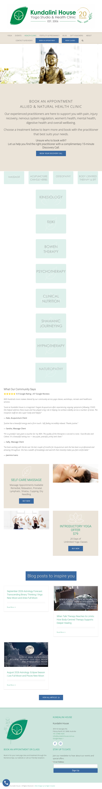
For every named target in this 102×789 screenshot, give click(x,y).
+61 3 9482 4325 (58, 734)
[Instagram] (60, 743)
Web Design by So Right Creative (45, 786)
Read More (10, 607)
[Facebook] (55, 743)
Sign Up (75, 770)
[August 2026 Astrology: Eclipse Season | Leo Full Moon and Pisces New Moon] (26, 654)
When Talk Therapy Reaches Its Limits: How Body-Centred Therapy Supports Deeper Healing (75, 619)
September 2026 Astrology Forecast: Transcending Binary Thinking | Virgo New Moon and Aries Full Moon (25, 594)
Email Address (58, 762)
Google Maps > (58, 738)
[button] (82, 40)
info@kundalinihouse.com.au (63, 736)
